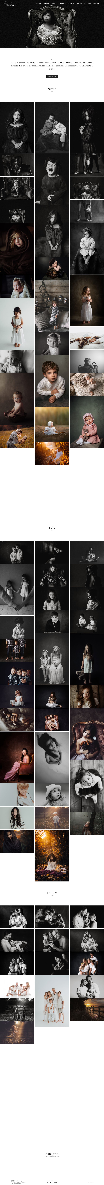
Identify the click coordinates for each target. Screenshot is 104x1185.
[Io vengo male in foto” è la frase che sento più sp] (20, 1171)
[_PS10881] (52, 453)
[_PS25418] (52, 127)
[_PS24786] (52, 381)
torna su (91, 1182)
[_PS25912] (52, 231)
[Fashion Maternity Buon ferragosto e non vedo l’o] (84, 1171)
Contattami (52, 76)
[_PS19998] (52, 424)
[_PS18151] (52, 343)
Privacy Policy (50, 1182)
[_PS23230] (52, 179)
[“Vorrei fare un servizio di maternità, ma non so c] (41, 1171)
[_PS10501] (52, 268)
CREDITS (55, 1182)
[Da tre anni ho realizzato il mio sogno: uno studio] (62, 1171)
